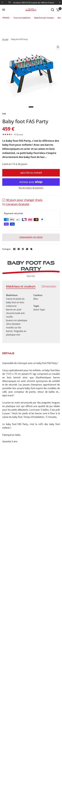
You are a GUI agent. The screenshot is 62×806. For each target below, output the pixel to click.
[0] (57, 10)
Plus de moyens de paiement (31, 188)
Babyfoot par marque (44, 17)
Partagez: (6, 249)
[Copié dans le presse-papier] (31, 249)
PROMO (5, 17)
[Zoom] (58, 47)
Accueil (5, 39)
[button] (31, 134)
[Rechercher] (52, 10)
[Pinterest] (23, 249)
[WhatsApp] (27, 249)
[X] (18, 249)
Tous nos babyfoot (21, 17)
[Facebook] (14, 249)
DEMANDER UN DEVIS (31, 237)
